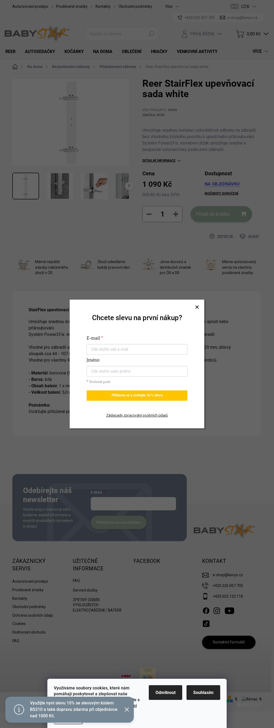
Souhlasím (203, 692)
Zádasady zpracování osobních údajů (137, 415)
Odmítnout (165, 692)
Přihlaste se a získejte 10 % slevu (137, 395)
